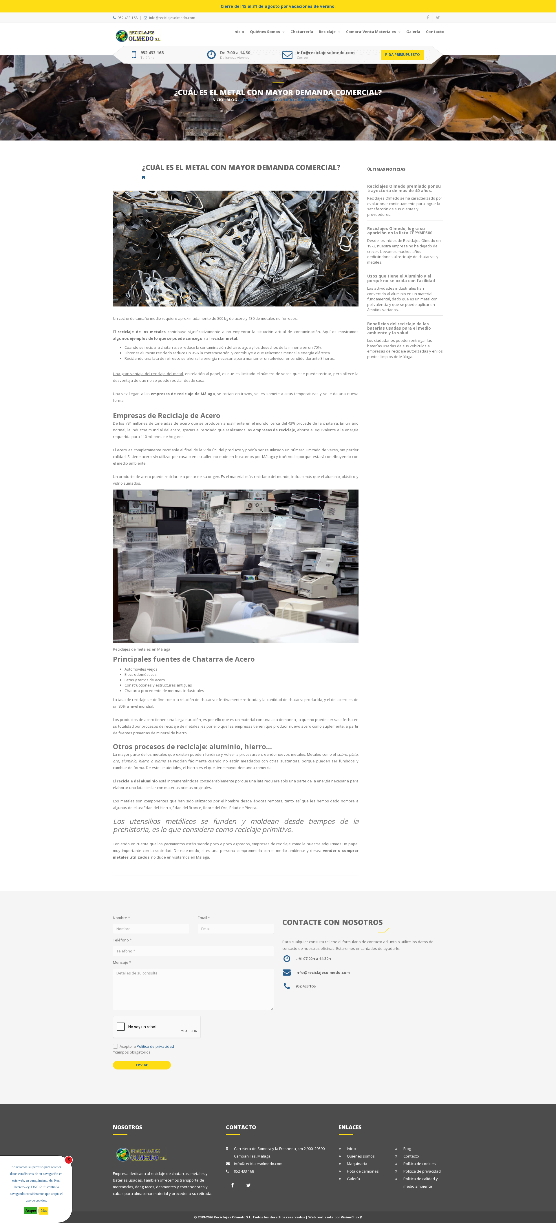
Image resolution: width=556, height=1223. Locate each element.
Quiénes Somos (265, 31)
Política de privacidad (155, 1046)
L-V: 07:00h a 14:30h (313, 958)
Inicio (238, 31)
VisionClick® (351, 1217)
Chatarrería (301, 31)
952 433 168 (128, 17)
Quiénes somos (361, 1156)
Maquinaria (357, 1163)
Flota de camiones (363, 1171)
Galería (413, 31)
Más (44, 1211)
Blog (231, 99)
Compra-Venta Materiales (371, 31)
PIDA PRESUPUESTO (402, 54)
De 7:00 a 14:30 (235, 52)
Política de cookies (419, 1163)
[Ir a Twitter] (248, 1185)
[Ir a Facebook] (232, 1185)
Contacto (435, 31)
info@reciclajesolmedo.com (172, 17)
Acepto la (147, 1046)
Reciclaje (327, 31)
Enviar (142, 1065)
